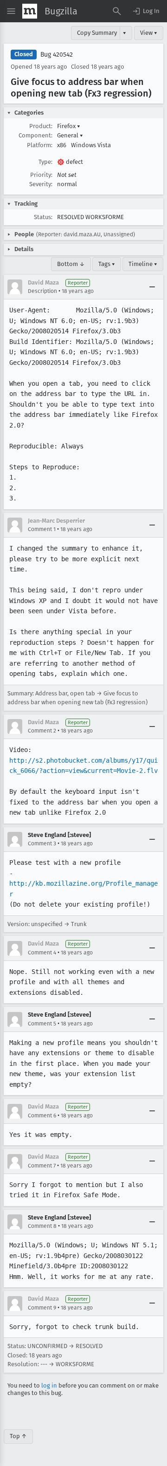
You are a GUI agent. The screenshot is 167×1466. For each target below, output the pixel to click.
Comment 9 (42, 1307)
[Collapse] (152, 286)
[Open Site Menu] (11, 11)
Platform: (39, 145)
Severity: (40, 184)
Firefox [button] (68, 126)
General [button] (70, 135)
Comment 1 (42, 529)
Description (42, 291)
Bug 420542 (56, 54)
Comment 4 (42, 952)
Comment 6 (42, 1115)
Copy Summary (97, 32)
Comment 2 (42, 730)
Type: (45, 161)
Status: (43, 217)
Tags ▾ (106, 263)
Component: (35, 135)
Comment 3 (42, 843)
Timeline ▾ (142, 263)
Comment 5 (42, 1023)
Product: (40, 126)
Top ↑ (18, 1436)
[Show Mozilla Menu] (29, 11)
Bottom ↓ (71, 263)
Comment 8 (42, 1226)
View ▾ (148, 32)
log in (49, 1385)
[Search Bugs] (116, 11)
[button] (145, 11)
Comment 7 (42, 1165)
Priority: (41, 174)
